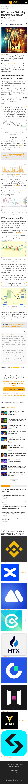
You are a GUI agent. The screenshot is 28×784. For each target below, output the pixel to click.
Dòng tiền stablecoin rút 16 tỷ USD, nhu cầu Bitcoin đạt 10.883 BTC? (16, 439)
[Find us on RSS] (17, 780)
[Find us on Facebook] (6, 780)
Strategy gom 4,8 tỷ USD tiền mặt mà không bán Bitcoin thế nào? (17, 466)
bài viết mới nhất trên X (12, 64)
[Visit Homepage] (14, 2)
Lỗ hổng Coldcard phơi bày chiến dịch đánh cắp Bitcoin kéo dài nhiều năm (16, 474)
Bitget (15, 383)
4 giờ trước (5, 509)
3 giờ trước (5, 504)
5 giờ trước (5, 515)
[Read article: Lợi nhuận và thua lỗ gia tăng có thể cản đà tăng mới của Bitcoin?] (4, 427)
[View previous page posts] (13, 525)
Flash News (11, 766)
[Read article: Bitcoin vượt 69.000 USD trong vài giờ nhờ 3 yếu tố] (4, 433)
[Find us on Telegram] (13, 780)
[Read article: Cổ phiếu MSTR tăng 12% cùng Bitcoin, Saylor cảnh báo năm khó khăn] (4, 447)
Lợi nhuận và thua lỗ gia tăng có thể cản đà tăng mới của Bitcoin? (17, 426)
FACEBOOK (21, 394)
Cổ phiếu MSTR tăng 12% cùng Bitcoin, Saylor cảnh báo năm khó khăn (17, 447)
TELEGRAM (11, 395)
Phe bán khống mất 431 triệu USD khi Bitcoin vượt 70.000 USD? (17, 419)
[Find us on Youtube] (15, 780)
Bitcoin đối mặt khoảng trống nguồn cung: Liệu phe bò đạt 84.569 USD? (16, 413)
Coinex (9, 383)
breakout (10, 238)
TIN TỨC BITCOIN (12, 394)
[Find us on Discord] (21, 780)
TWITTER (17, 395)
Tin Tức (5, 764)
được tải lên (18, 191)
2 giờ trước (5, 498)
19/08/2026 (10, 463)
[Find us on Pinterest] (11, 780)
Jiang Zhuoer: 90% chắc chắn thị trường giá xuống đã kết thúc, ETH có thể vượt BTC (14, 513)
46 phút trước (5, 492)
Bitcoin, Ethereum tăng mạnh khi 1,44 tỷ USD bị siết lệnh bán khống (17, 454)
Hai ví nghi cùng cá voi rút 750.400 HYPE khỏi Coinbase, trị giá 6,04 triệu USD (14, 507)
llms (17, 770)
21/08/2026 (10, 422)
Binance (17, 381)
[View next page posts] (15, 525)
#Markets (15, 402)
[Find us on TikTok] (19, 780)
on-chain (16, 175)
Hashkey (21, 383)
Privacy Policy (14, 772)
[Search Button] (26, 2)
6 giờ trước (5, 521)
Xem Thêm (14, 480)
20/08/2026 (10, 428)
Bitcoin (3, 55)
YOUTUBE (5, 395)
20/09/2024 (12, 20)
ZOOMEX (6, 381)
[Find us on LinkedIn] (10, 780)
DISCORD (22, 395)
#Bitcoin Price (8, 402)
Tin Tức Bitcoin (17, 777)
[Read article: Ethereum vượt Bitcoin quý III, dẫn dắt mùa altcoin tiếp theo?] (4, 461)
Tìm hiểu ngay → (9, 562)
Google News (13, 770)
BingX (11, 381)
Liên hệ (17, 766)
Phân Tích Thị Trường (13, 764)
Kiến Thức (21, 764)
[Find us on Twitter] (8, 780)
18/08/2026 (10, 469)
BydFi (14, 385)
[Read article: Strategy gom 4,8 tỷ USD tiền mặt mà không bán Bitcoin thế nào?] (4, 467)
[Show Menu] (2, 2)
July (5, 20)
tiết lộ (19, 232)
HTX (5, 383)
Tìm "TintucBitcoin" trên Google (15, 24)
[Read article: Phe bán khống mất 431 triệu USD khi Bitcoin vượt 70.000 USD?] (4, 420)
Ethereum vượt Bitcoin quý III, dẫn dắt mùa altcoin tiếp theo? (17, 460)
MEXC (22, 381)
